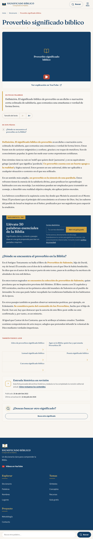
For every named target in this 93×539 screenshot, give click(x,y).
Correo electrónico (53, 225)
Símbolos (53, 483)
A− (23, 115)
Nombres (6, 494)
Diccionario (13, 13)
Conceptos (53, 489)
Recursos (53, 494)
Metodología (7, 516)
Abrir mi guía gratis (76, 229)
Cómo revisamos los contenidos (32, 387)
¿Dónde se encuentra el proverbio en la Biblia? (16, 130)
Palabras (5, 489)
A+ (29, 115)
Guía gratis (54, 499)
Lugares (5, 499)
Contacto (6, 522)
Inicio (4, 13)
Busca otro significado (46, 416)
